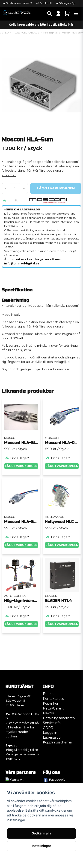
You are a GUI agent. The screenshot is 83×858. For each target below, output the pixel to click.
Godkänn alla (41, 833)
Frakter (48, 713)
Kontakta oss (53, 699)
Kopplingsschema (57, 742)
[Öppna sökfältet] (49, 13)
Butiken (49, 694)
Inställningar (41, 846)
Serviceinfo (52, 723)
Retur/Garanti (53, 708)
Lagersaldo (52, 737)
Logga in (50, 733)
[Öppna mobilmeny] (75, 13)
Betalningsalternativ (59, 718)
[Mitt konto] (58, 13)
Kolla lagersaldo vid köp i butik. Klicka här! (41, 24)
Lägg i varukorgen (21, 466)
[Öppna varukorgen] (67, 13)
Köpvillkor (50, 703)
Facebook (57, 779)
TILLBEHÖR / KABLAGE (26, 32)
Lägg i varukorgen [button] (21, 624)
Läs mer (10, 175)
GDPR (48, 728)
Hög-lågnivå (50, 32)
